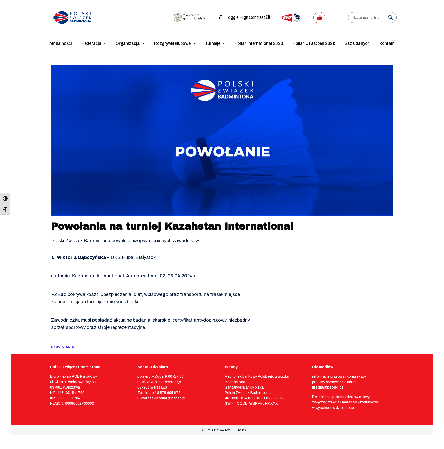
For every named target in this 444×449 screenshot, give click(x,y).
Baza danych (357, 43)
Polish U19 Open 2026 (314, 43)
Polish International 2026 (259, 43)
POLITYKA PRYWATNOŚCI (217, 430)
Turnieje (212, 43)
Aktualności (60, 43)
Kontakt (387, 43)
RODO (242, 430)
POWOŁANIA (62, 347)
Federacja (91, 43)
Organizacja (128, 43)
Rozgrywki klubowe (172, 43)
